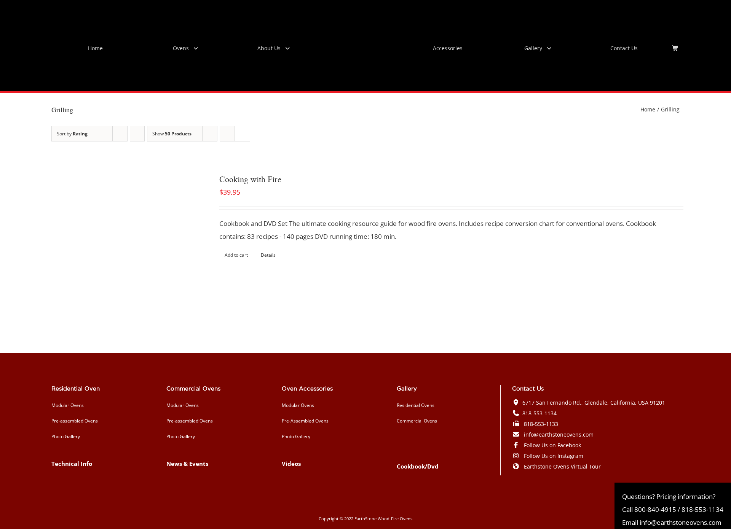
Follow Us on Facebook (552, 445)
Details (268, 255)
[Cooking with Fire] (121, 246)
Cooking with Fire (250, 178)
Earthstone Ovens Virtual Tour (562, 466)
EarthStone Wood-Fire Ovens (383, 518)
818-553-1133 (541, 423)
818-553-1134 (539, 413)
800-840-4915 (655, 509)
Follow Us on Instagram (553, 455)
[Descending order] (137, 133)
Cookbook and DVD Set (253, 223)
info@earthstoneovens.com (559, 434)
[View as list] (242, 133)
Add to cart (236, 255)
